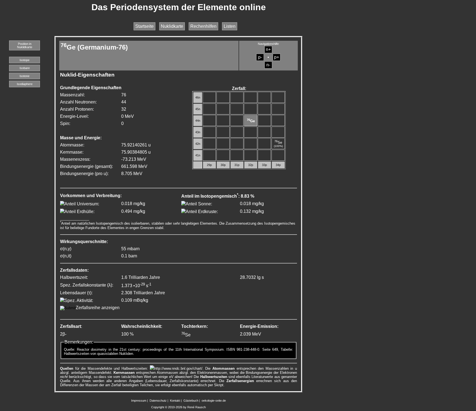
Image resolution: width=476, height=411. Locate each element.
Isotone (24, 76)
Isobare (25, 68)
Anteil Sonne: (199, 204)
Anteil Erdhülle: (79, 211)
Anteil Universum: (81, 204)
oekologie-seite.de (214, 400)
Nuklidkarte (172, 26)
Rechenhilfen (203, 26)
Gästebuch (190, 400)
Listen (230, 26)
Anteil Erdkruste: (202, 211)
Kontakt (175, 400)
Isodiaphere (25, 84)
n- (268, 64)
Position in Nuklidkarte (24, 45)
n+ (268, 49)
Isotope (24, 60)
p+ (276, 57)
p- (260, 57)
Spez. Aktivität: (78, 300)
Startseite (144, 26)
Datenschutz (158, 400)
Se (278, 142)
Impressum (138, 400)
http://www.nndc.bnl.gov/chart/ (178, 368)
